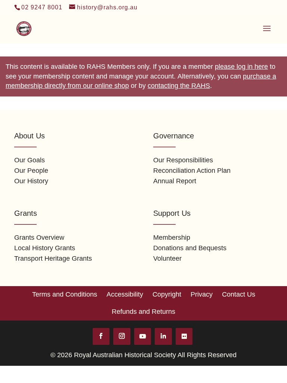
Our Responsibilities (183, 160)
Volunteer (167, 258)
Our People (31, 170)
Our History (31, 181)
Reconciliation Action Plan (192, 170)
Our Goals (29, 160)
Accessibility (125, 294)
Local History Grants (44, 248)
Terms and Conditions (64, 294)
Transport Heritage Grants (53, 258)
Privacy (202, 294)
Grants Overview (39, 237)
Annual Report (174, 181)
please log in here (241, 66)
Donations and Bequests (189, 248)
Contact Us (238, 294)
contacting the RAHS (179, 85)
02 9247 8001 (41, 7)
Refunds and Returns (143, 311)
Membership (171, 237)
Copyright (166, 294)
